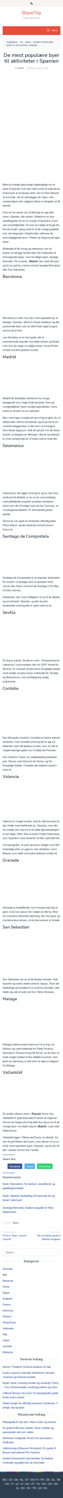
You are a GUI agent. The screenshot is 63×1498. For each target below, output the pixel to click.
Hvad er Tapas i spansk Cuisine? (15, 1235)
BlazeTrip (31, 13)
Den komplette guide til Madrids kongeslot (48, 1235)
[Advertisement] (31, 105)
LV (17, 1484)
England (7, 1298)
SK (56, 1484)
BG (5, 1479)
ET (27, 1479)
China (6, 1286)
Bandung (8, 1280)
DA (16, 1479)
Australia (8, 1268)
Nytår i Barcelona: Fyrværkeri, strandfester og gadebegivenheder (29, 1186)
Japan (6, 1340)
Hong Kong (9, 1322)
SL (17, 1488)
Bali (5, 1274)
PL (38, 1484)
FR (42, 1479)
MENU (54, 30)
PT (33, 1484)
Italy (5, 1334)
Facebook (14, 1166)
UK (40, 1488)
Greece (7, 1316)
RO (44, 1484)
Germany (8, 1310)
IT (12, 1484)
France (6, 1304)
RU (50, 1484)
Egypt (6, 1292)
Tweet (29, 1166)
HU (7, 1484)
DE (48, 1479)
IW (58, 1479)
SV (28, 1488)
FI (37, 1479)
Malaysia (8, 1352)
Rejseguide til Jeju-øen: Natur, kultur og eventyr (29, 1422)
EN (33, 1479)
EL (53, 1479)
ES (23, 1488)
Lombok (7, 1346)
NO (27, 1484)
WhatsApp (45, 1166)
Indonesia (8, 1328)
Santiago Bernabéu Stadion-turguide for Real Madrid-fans (28, 1210)
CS (10, 1479)
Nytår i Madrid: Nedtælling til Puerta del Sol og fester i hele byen (29, 1198)
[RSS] (31, 3)
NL (21, 1479)
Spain (16, 1222)
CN (45, 1488)
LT (22, 1484)
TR (34, 1488)
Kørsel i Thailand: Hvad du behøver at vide (27, 1366)
